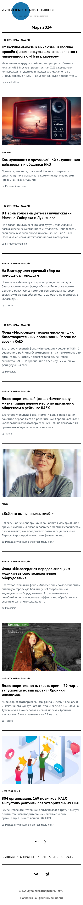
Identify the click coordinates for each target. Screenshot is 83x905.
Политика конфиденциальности (41, 898)
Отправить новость (57, 857)
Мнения (6, 152)
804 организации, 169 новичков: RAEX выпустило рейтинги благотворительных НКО (40, 800)
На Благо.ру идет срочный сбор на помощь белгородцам (31, 273)
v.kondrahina (12, 82)
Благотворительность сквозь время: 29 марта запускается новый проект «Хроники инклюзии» (40, 690)
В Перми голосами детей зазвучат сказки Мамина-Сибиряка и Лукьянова (37, 215)
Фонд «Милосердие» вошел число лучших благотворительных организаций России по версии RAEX (39, 337)
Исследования (11, 791)
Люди (5, 504)
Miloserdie (10, 371)
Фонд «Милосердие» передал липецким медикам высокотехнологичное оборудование (36, 573)
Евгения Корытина (15, 186)
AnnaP (9, 433)
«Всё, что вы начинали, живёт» (28, 513)
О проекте (28, 857)
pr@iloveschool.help (16, 243)
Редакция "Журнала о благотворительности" (29, 542)
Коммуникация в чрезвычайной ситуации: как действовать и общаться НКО (41, 162)
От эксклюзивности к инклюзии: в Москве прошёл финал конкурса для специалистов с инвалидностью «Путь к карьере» (40, 52)
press (10, 305)
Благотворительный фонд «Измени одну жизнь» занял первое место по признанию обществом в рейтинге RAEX (38, 403)
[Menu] (76, 11)
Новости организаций (16, 40)
